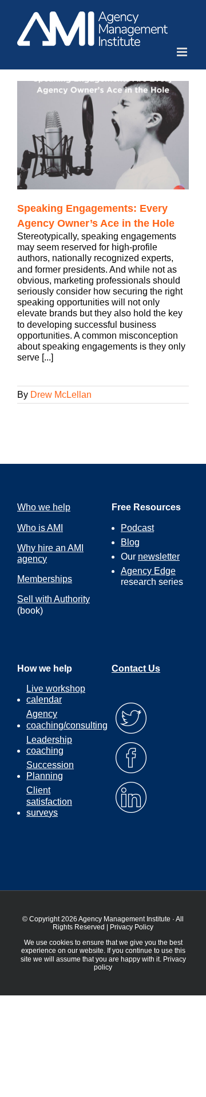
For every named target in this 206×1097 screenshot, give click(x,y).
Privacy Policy (131, 927)
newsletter (159, 556)
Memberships (44, 579)
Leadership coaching (49, 745)
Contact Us (136, 668)
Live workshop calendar (55, 694)
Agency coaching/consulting (67, 719)
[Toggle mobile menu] (183, 52)
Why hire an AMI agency (50, 553)
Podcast (137, 528)
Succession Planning (50, 770)
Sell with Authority (53, 599)
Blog (130, 542)
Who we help (43, 507)
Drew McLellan (61, 395)
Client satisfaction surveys (49, 801)
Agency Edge (148, 571)
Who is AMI (40, 528)
